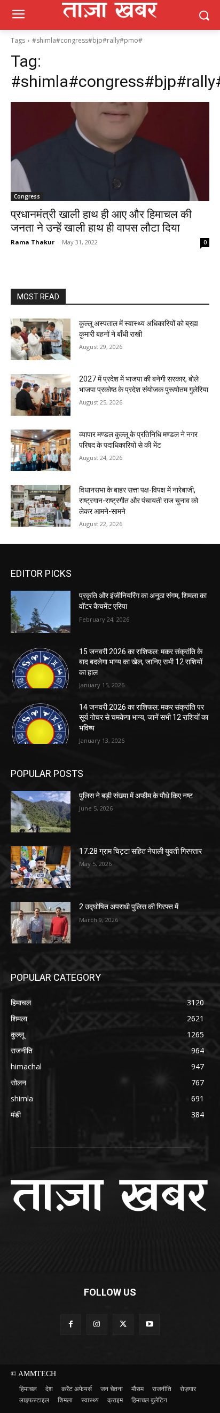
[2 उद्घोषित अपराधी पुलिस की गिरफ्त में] (40, 922)
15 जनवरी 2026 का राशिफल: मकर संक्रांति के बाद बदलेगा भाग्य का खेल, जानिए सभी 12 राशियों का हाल (140, 662)
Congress (27, 196)
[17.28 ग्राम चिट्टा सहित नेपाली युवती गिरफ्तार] (40, 867)
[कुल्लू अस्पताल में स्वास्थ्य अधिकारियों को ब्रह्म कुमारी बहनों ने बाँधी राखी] (40, 339)
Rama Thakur (32, 242)
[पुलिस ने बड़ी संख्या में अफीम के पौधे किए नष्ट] (40, 811)
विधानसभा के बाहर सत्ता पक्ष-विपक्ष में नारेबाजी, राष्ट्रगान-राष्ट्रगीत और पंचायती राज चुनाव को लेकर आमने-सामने (138, 500)
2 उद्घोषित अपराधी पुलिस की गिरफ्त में (128, 906)
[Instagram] (97, 1324)
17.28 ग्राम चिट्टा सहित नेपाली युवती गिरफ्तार (140, 851)
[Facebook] (70, 1324)
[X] (123, 1324)
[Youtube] (149, 1324)
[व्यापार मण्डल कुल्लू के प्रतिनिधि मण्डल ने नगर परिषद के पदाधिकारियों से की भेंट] (40, 450)
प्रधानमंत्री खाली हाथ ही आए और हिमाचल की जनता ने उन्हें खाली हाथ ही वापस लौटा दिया (101, 221)
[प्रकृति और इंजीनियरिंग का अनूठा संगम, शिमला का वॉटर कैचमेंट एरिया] (40, 611)
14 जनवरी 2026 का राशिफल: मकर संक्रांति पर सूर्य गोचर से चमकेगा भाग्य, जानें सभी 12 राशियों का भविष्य (143, 717)
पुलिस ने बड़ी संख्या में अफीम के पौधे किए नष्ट (136, 795)
